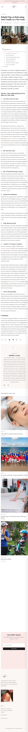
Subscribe (14, 648)
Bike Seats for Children (6, 559)
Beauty (3, 431)
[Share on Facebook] (5, 339)
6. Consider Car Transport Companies (11, 62)
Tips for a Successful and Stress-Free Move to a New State (15, 51)
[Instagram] (4, 385)
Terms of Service (4, 718)
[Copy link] (20, 339)
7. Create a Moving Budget (9, 64)
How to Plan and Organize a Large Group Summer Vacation (14, 475)
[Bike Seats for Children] (14, 538)
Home (2, 705)
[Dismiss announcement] (26, 1)
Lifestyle (3, 14)
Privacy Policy (4, 714)
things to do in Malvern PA (13, 138)
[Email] (8, 385)
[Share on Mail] (16, 339)
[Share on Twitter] (13, 339)
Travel (3, 473)
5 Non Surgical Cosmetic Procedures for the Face (12, 434)
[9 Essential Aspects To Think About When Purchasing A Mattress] (14, 496)
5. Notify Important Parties (9, 60)
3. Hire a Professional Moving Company (12, 57)
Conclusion (6, 66)
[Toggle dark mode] (25, 6)
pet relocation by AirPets (13, 281)
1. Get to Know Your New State (10, 53)
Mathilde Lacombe (8, 22)
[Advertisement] (14, 578)
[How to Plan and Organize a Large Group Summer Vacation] (14, 454)
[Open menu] (2, 6)
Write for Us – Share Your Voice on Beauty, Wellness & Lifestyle (7, 710)
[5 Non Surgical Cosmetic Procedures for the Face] (14, 413)
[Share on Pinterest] (9, 339)
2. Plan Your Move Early (9, 55)
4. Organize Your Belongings (10, 59)
